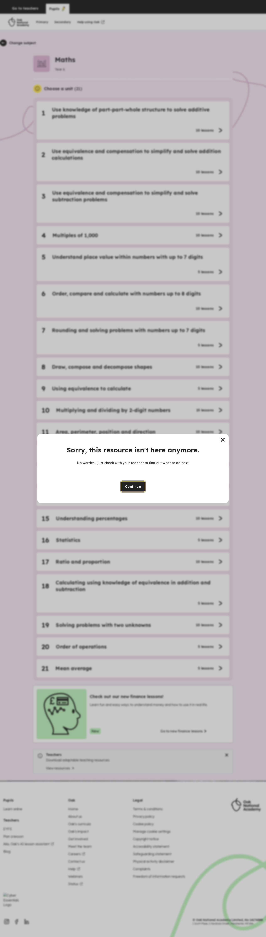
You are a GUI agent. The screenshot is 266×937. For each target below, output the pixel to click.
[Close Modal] (222, 440)
